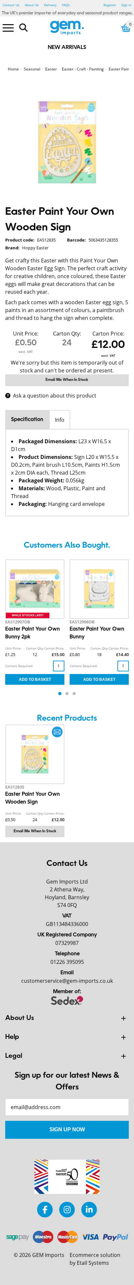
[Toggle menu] (8, 27)
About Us (32, 5)
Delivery (50, 5)
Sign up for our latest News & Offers (67, 1081)
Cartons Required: (19, 666)
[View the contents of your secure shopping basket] (126, 27)
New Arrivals (67, 47)
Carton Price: (108, 333)
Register (109, 5)
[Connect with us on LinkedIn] (89, 1209)
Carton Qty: (67, 333)
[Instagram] (67, 1209)
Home (13, 69)
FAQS (66, 5)
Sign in (126, 5)
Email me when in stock (67, 380)
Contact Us (11, 5)
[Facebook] (45, 1209)
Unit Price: (25, 333)
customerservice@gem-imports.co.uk (67, 980)
